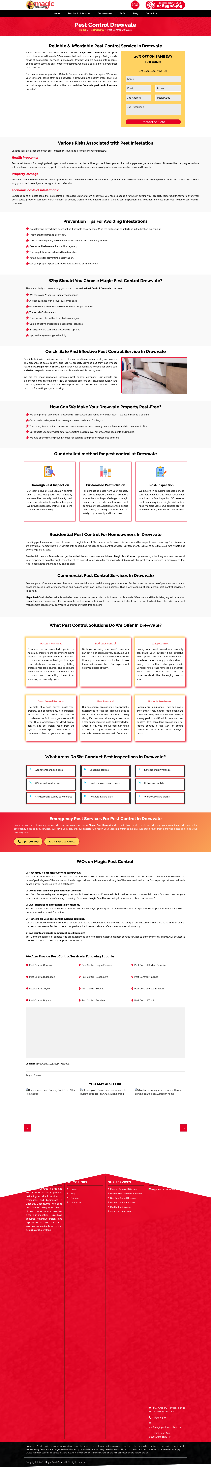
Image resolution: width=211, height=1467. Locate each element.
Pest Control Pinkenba (146, 977)
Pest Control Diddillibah (42, 977)
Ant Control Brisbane (120, 1211)
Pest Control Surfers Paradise (150, 965)
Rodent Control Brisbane (122, 1202)
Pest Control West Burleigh (149, 988)
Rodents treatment (160, 701)
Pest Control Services (79, 13)
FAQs (122, 13)
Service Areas (105, 13)
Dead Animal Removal (51, 701)
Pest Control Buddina (93, 1000)
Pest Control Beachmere (95, 977)
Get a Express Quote (62, 841)
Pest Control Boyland (40, 1000)
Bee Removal (105, 701)
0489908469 (169, 5)
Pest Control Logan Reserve (97, 965)
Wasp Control (160, 643)
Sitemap (75, 1198)
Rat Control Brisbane (120, 1207)
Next (183, 1128)
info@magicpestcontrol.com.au (165, 1427)
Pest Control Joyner (40, 988)
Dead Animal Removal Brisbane (126, 1193)
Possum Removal (51, 643)
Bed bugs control (105, 643)
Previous (27, 1128)
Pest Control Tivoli (144, 1000)
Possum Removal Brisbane (123, 1189)
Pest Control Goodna (40, 965)
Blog (135, 13)
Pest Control (97, 30)
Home (57, 13)
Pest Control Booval (92, 988)
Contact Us (151, 13)
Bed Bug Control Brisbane (123, 1198)
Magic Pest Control (55, 1462)
